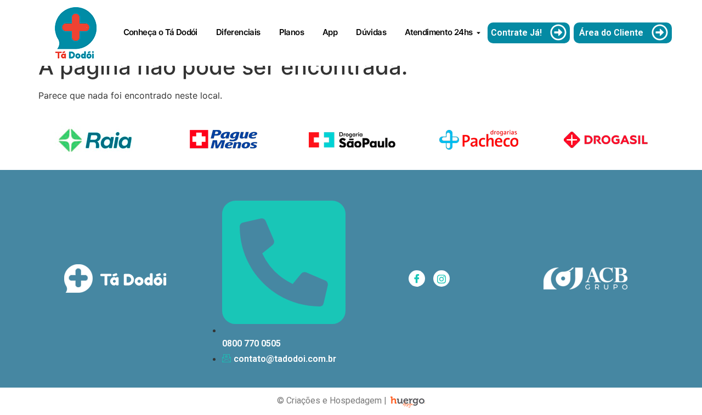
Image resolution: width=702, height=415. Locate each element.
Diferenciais (238, 32)
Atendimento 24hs (438, 32)
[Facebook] (417, 278)
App (329, 32)
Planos (291, 32)
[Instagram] (441, 278)
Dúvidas (371, 32)
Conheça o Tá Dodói (160, 32)
